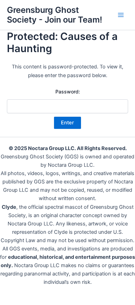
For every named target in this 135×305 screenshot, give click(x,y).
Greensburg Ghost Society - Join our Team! (54, 15)
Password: (67, 91)
